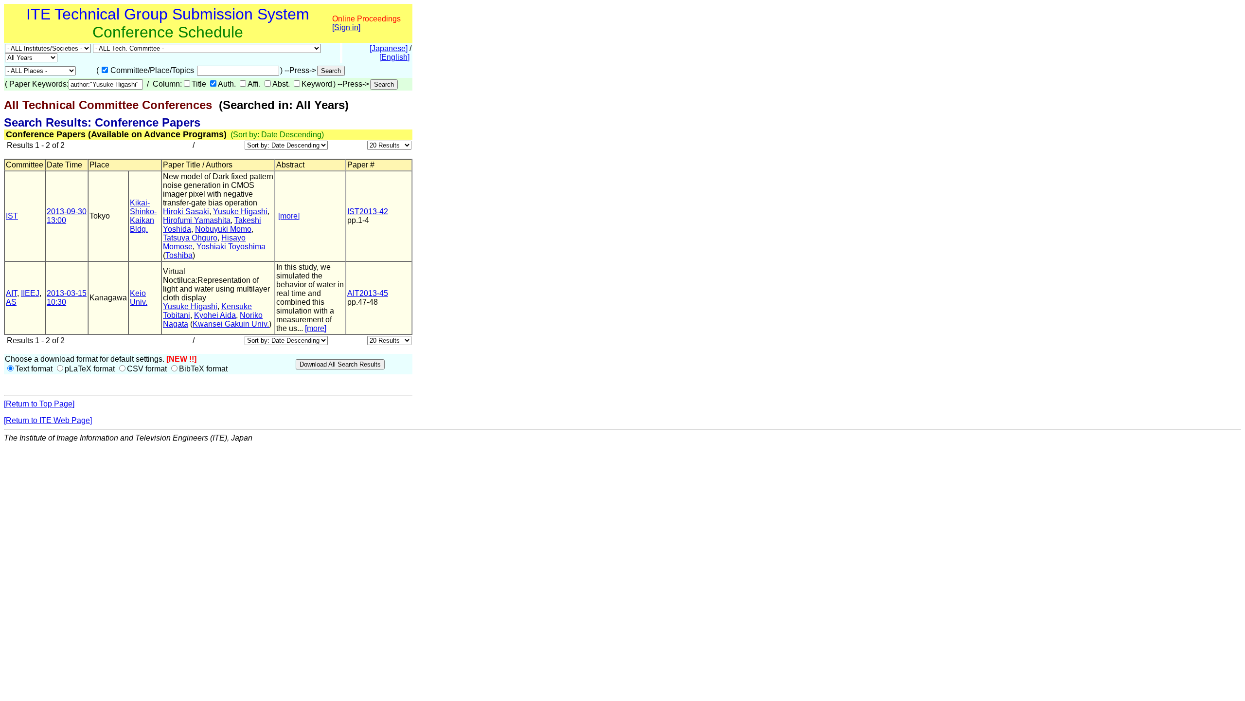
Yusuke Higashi (240, 211)
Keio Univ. (138, 297)
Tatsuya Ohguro (190, 238)
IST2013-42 (367, 211)
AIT (11, 293)
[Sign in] (346, 27)
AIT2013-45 (367, 293)
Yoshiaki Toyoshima (231, 246)
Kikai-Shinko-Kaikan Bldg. (143, 216)
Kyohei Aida (215, 315)
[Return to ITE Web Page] (48, 420)
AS (11, 302)
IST (12, 216)
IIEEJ (30, 293)
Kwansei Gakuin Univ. (231, 324)
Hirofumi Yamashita (197, 220)
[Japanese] (389, 48)
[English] (394, 57)
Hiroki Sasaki (186, 211)
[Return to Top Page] (39, 404)
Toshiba (179, 255)
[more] (289, 216)
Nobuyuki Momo (223, 229)
